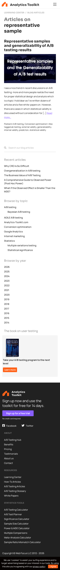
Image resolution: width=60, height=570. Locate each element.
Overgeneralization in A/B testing (22, 170)
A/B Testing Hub (12, 439)
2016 (6, 313)
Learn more (10, 369)
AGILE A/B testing (13, 217)
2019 (6, 299)
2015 (6, 318)
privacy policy (39, 566)
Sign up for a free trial (18, 413)
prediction (24, 130)
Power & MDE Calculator (17, 528)
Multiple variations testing (22, 245)
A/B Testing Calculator (16, 509)
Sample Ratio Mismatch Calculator (22, 542)
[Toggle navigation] (54, 4)
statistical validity (38, 130)
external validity (29, 127)
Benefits (8, 444)
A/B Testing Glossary (15, 491)
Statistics (9, 240)
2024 (7, 276)
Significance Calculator (16, 519)
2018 (6, 304)
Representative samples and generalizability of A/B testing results (29, 45)
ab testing (16, 127)
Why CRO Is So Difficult (16, 166)
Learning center (14, 12)
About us (9, 458)
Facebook (10, 425)
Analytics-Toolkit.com (16, 222)
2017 (6, 308)
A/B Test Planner (13, 514)
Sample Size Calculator (16, 523)
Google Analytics (13, 231)
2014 (6, 322)
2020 (7, 294)
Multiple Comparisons (15, 532)
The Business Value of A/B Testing (22, 175)
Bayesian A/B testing (19, 211)
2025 (6, 271)
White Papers (11, 495)
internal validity (11, 130)
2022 (6, 285)
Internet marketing (14, 236)
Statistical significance (20, 250)
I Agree (53, 566)
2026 (7, 266)
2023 (6, 280)
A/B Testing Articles (14, 486)
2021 (6, 290)
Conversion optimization (36, 123)
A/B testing (18, 123)
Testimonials (11, 453)
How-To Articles (12, 481)
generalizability (44, 127)
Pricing (8, 449)
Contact (8, 463)
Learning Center (12, 477)
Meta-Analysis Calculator (17, 537)
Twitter (28, 425)
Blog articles (35, 12)
